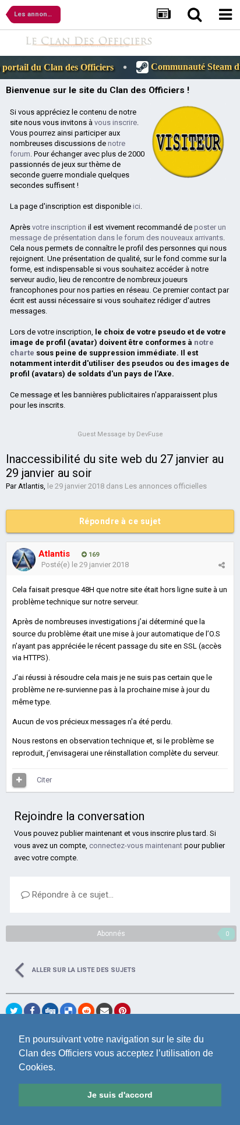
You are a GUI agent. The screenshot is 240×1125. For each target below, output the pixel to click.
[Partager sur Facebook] (32, 1011)
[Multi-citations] (19, 780)
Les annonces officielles (166, 486)
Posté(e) (85, 564)
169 (93, 554)
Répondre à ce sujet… (72, 894)
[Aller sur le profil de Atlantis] (24, 559)
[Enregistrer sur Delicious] (68, 1011)
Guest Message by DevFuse (120, 434)
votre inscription (59, 227)
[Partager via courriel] (104, 1011)
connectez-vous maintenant (135, 845)
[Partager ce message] (221, 565)
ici (136, 206)
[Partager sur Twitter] (14, 1011)
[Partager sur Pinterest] (122, 1011)
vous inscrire (115, 122)
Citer (44, 779)
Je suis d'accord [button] (120, 1094)
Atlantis (31, 486)
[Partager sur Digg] (50, 1011)
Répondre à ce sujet (120, 521)
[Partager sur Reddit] (86, 1011)
